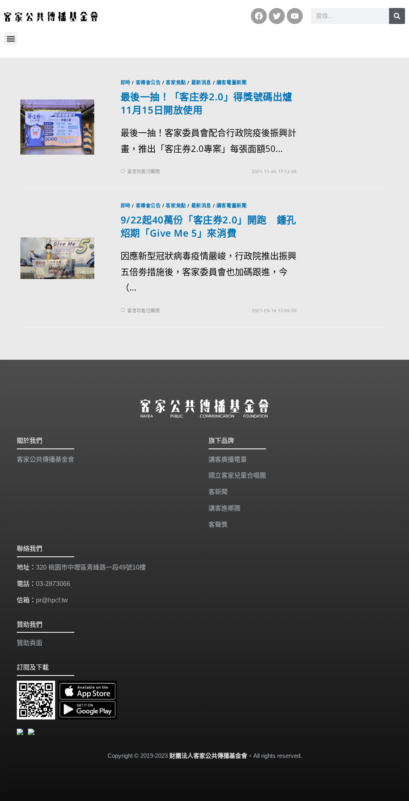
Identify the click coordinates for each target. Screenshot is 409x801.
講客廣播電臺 (227, 459)
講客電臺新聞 (231, 82)
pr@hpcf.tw (52, 600)
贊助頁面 (29, 643)
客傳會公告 (148, 82)
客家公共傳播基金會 (45, 459)
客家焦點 (176, 82)
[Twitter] (277, 16)
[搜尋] (397, 16)
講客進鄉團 (224, 508)
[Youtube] (295, 16)
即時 (126, 82)
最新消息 (201, 82)
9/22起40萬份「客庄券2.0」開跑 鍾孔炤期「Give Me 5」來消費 (208, 226)
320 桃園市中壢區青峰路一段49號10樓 (91, 567)
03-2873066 (53, 583)
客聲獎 (218, 524)
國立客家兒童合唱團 (237, 475)
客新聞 (218, 491)
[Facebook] (259, 16)
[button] (10, 38)
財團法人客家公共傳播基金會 (208, 755)
